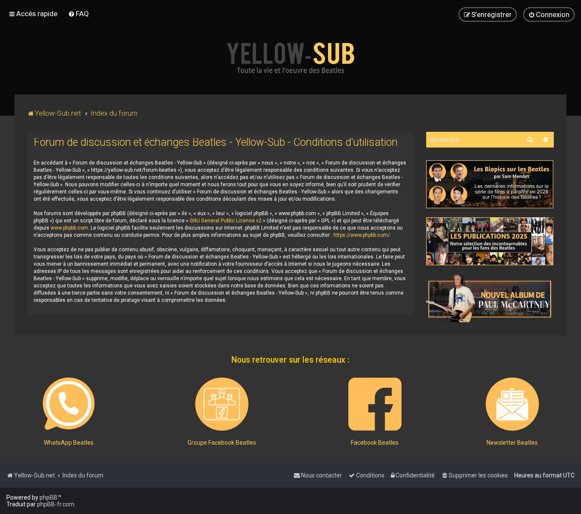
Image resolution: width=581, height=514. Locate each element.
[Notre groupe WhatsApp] (68, 404)
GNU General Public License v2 (226, 221)
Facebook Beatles (375, 442)
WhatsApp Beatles (69, 442)
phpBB (48, 497)
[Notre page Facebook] (375, 404)
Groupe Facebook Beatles (222, 442)
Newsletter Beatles (512, 442)
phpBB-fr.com (55, 504)
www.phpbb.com (69, 228)
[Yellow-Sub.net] (290, 58)
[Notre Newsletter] (512, 404)
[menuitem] (78, 13)
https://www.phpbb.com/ (361, 235)
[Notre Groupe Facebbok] (221, 404)
